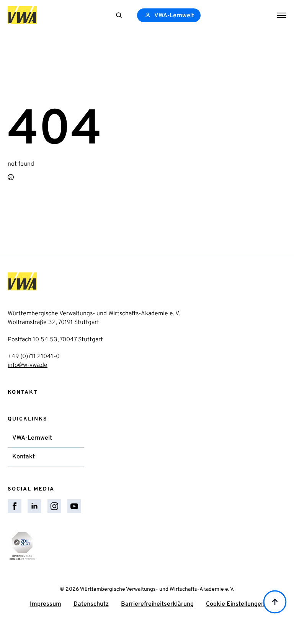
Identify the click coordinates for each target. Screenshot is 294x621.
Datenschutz (91, 604)
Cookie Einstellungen (235, 604)
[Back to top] (274, 601)
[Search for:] (119, 15)
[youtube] (74, 506)
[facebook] (14, 506)
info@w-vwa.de (27, 365)
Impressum (45, 604)
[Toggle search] (119, 15)
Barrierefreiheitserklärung (157, 604)
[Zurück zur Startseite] (22, 15)
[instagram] (54, 506)
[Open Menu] (281, 15)
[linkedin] (34, 506)
